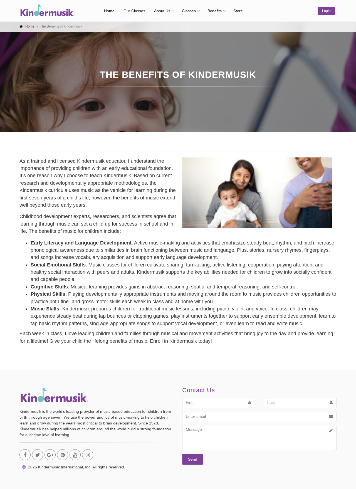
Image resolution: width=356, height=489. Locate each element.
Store (238, 11)
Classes (189, 11)
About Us (162, 11)
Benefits (214, 11)
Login (326, 11)
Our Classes (134, 11)
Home (109, 11)
